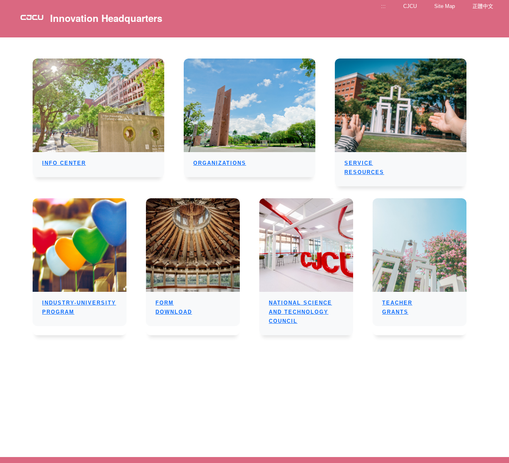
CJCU (410, 6)
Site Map (444, 6)
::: (383, 6)
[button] (64, 163)
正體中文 (482, 6)
